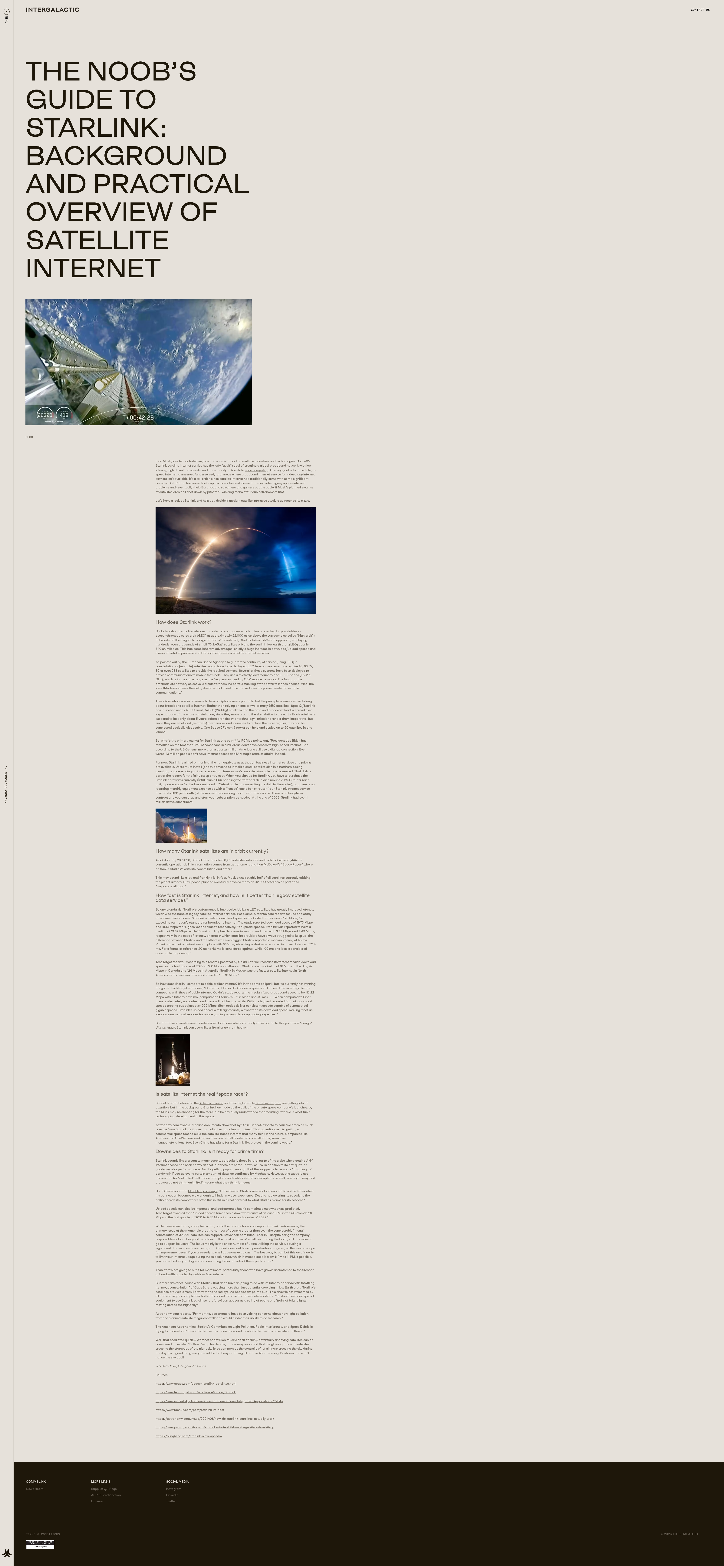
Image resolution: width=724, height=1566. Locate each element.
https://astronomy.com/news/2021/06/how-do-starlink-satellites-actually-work (215, 1419)
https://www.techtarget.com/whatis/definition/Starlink (196, 1392)
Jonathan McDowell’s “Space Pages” (276, 864)
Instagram (173, 1489)
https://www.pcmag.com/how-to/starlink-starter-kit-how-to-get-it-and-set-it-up (215, 1427)
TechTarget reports (169, 962)
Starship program (268, 1103)
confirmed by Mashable (252, 1174)
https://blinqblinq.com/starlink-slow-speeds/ (189, 1436)
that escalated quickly (179, 1340)
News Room (35, 1489)
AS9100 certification (106, 1495)
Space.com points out (251, 1292)
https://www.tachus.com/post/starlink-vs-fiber (190, 1410)
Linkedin (172, 1495)
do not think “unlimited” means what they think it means (210, 1182)
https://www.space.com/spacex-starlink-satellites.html (196, 1384)
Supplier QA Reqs (104, 1489)
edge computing (256, 470)
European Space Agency (206, 662)
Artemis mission (211, 1103)
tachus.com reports (271, 914)
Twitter (171, 1501)
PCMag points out (254, 741)
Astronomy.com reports (173, 1314)
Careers (97, 1501)
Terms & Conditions (43, 1534)
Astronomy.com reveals (173, 1125)
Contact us (700, 9)
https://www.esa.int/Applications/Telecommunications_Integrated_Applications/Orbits (219, 1401)
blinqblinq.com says (202, 1191)
